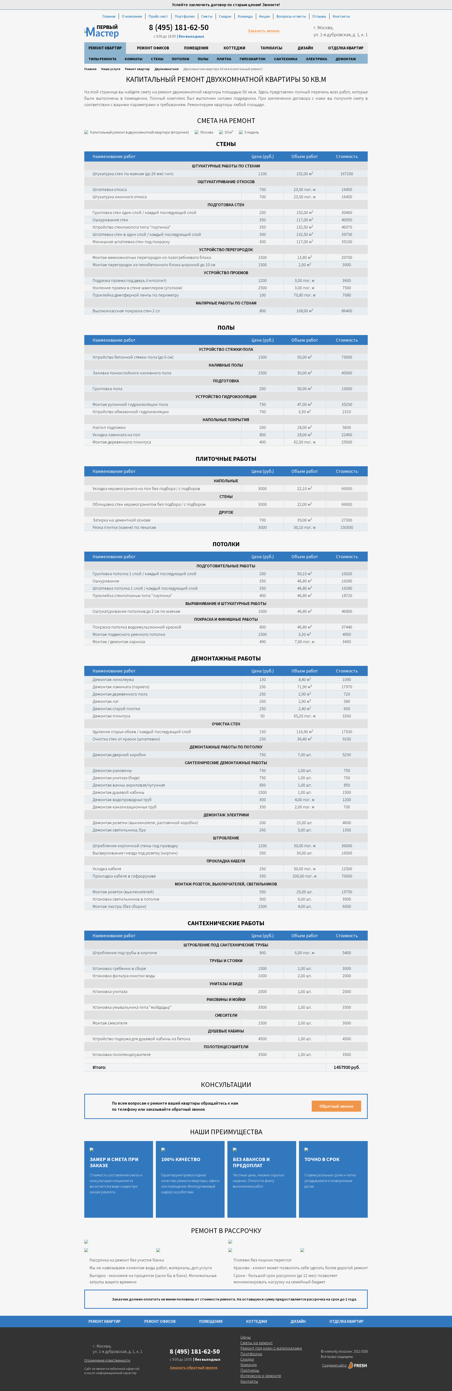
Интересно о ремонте (260, 1375)
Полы (203, 58)
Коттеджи (234, 48)
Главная (108, 16)
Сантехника (285, 58)
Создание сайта (334, 1365)
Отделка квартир (345, 48)
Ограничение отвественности (107, 1360)
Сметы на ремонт (256, 1342)
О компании (132, 16)
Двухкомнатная (166, 69)
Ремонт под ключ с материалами (271, 1348)
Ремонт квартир (105, 48)
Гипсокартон (253, 58)
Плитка (224, 58)
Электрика (316, 58)
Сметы (206, 16)
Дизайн (305, 48)
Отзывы (319, 16)
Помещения (196, 48)
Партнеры (249, 1370)
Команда (245, 16)
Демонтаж (345, 58)
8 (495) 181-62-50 (179, 27)
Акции (264, 16)
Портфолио (185, 16)
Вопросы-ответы (291, 16)
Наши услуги (110, 69)
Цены (245, 1337)
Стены (157, 58)
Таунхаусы (271, 48)
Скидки (225, 16)
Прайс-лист (158, 16)
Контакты (341, 16)
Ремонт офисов (153, 48)
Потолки (180, 58)
